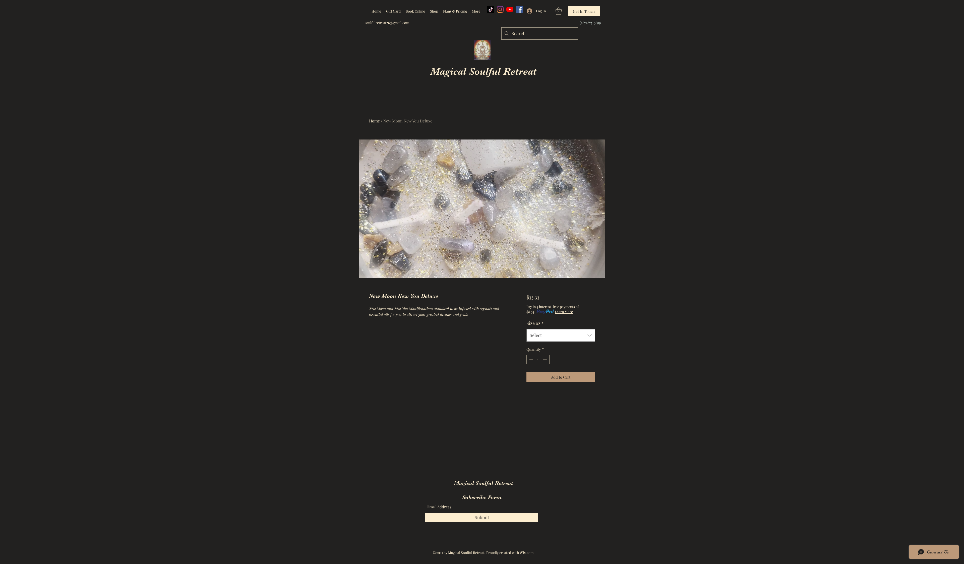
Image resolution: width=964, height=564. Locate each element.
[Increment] (545, 359)
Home (374, 120)
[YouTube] (509, 9)
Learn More (564, 311)
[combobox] (560, 335)
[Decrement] (530, 359)
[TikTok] (490, 9)
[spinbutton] (538, 359)
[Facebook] (519, 9)
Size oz (535, 323)
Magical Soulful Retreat (483, 71)
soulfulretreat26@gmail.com (387, 22)
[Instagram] (500, 9)
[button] (559, 11)
